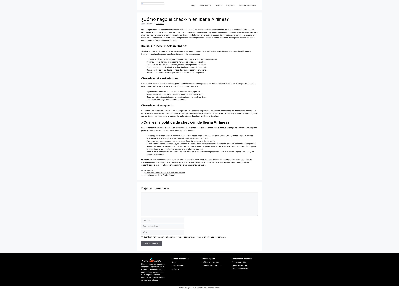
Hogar (193, 5)
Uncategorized (149, 170)
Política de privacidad (211, 262)
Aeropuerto (230, 5)
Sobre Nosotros (205, 5)
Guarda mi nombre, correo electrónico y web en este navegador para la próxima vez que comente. (185, 237)
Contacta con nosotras (247, 5)
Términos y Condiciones (212, 266)
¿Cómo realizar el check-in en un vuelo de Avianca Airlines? (164, 173)
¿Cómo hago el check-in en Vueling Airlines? (159, 175)
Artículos (219, 5)
